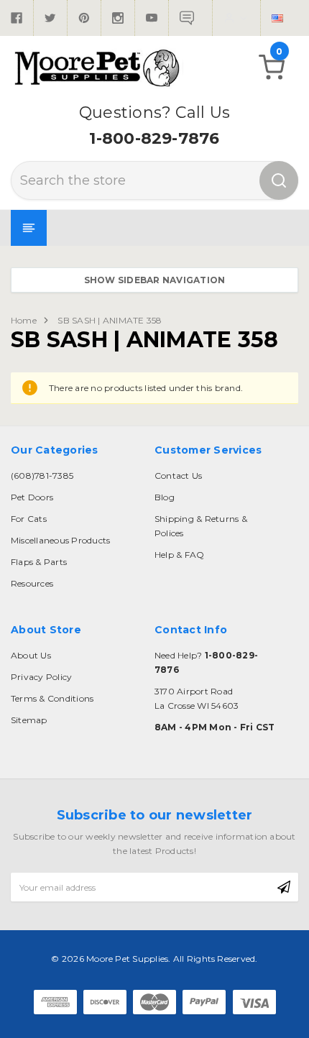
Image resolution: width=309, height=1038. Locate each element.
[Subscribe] (283, 887)
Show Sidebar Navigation (155, 280)
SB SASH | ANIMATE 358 (109, 320)
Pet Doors (32, 497)
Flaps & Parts (39, 561)
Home (24, 320)
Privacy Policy (41, 676)
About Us (31, 655)
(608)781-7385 (42, 475)
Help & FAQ (179, 554)
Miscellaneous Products (60, 540)
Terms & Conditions (52, 698)
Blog (164, 497)
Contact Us (178, 475)
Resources (32, 583)
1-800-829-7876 (154, 138)
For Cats (29, 518)
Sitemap (29, 720)
